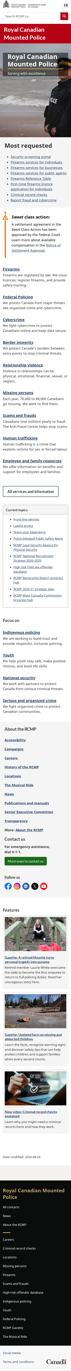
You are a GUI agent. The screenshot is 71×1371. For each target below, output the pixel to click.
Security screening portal (31, 157)
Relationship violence (23, 365)
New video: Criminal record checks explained (31, 1114)
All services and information (30, 491)
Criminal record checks (29, 194)
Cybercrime (14, 319)
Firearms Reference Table (31, 178)
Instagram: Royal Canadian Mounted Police (17, 886)
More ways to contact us (26, 861)
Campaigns (14, 749)
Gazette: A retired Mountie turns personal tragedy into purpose (29, 959)
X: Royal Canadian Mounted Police (34, 886)
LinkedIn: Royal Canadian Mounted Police (26, 886)
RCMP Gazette (13, 1328)
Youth (8, 655)
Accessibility (15, 740)
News (9, 794)
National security (19, 677)
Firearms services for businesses (37, 167)
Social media (12, 1353)
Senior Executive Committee (29, 812)
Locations (13, 776)
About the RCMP (14, 1225)
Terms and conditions (18, 1362)
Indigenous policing (21, 632)
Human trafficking (20, 438)
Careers (11, 758)
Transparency (16, 821)
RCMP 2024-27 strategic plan (33, 589)
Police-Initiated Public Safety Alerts (38, 539)
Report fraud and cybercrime (34, 200)
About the (29, 830)
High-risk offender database (23, 1292)
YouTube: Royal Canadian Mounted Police (43, 886)
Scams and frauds (19, 415)
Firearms (11, 269)
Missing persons (18, 392)
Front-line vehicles (26, 519)
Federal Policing (18, 296)
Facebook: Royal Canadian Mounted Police (8, 886)
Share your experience (29, 532)
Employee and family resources (32, 460)
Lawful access (23, 526)
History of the (22, 767)
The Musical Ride (19, 785)
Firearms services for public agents (39, 173)
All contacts (11, 1207)
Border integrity (18, 342)
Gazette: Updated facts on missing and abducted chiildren (33, 1037)
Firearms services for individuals (36, 162)
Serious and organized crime (29, 700)
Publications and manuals (27, 803)
